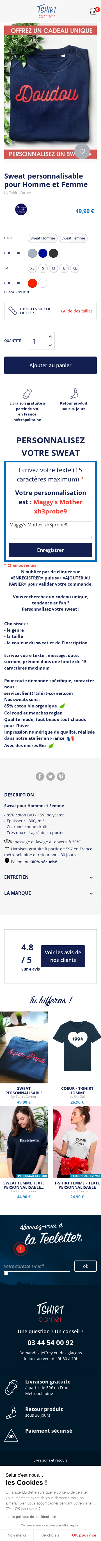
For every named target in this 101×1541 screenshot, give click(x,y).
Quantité (12, 340)
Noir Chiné (54, 257)
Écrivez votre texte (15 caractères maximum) (50, 474)
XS (32, 268)
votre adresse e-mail (24, 1266)
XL (75, 268)
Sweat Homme (42, 238)
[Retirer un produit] (50, 345)
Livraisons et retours (50, 1460)
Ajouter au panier (50, 365)
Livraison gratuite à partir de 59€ (27, 411)
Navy (44, 257)
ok (85, 1266)
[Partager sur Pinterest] (61, 776)
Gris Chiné (33, 257)
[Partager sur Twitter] (50, 776)
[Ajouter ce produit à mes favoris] (82, 151)
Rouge (33, 287)
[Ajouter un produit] (50, 336)
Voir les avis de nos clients (63, 956)
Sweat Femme (73, 238)
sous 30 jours (44, 1412)
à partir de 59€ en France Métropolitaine (49, 1387)
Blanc (44, 287)
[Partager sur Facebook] (40, 776)
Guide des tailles (77, 311)
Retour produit (74, 406)
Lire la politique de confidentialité (31, 1517)
